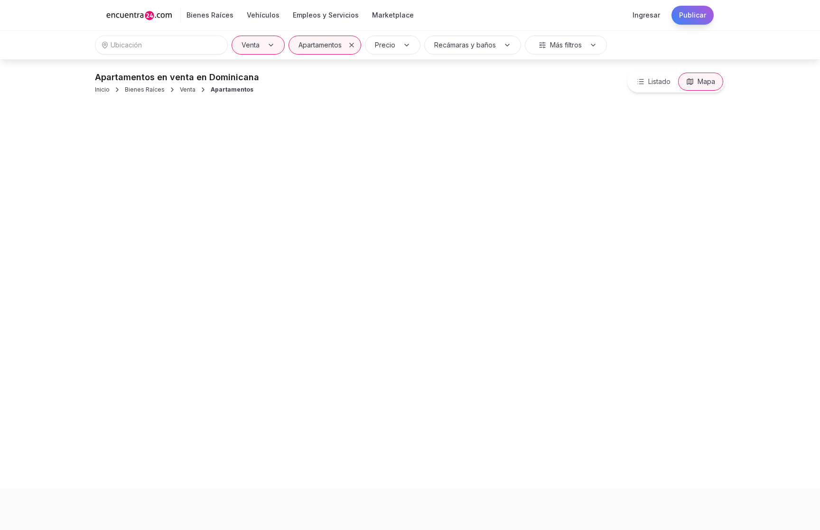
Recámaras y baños (465, 45)
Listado (659, 81)
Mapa (706, 81)
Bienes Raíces (145, 89)
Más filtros (566, 45)
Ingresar (646, 15)
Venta (251, 45)
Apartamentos (320, 45)
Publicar (692, 15)
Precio (385, 45)
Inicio (102, 89)
